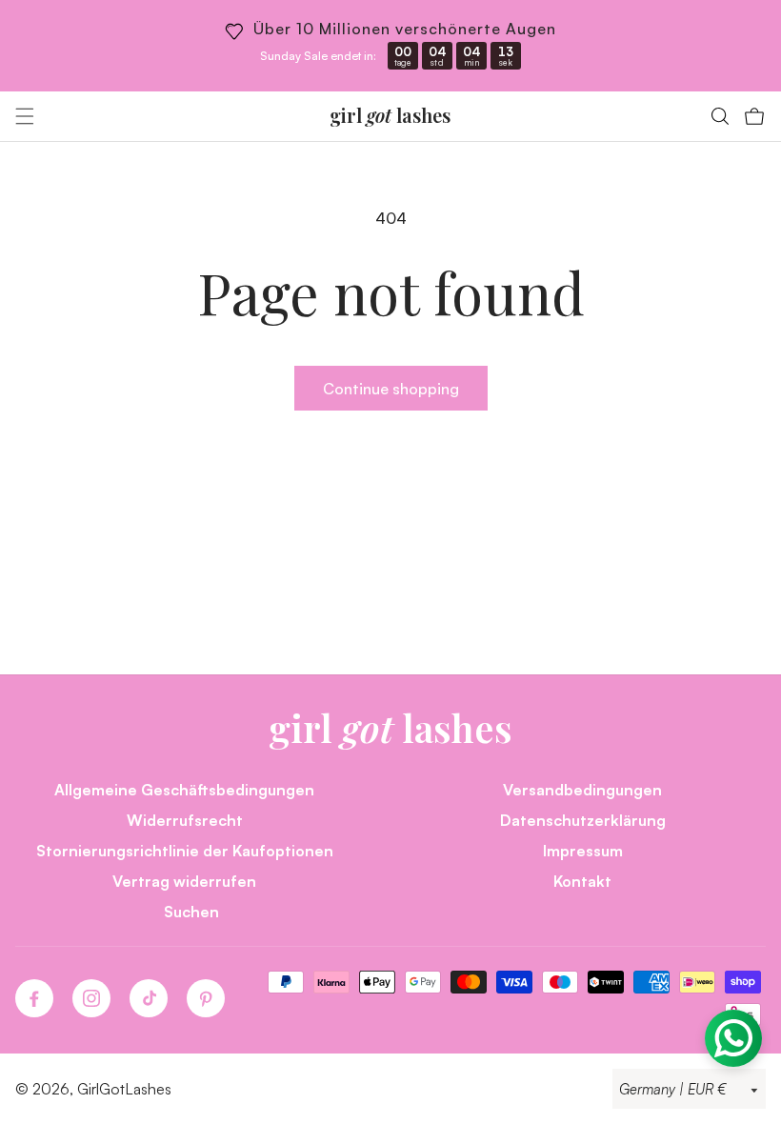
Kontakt (582, 881)
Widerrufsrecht (185, 820)
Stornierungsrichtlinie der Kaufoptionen (184, 850)
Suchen (191, 911)
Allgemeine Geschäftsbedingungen (184, 789)
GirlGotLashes (124, 1088)
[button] (24, 116)
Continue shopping (391, 388)
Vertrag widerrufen (184, 881)
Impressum (583, 850)
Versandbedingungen (582, 789)
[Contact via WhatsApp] (733, 1038)
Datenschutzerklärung (583, 820)
